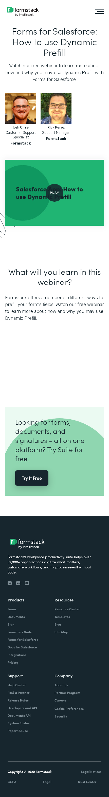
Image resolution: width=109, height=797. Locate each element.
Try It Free (32, 478)
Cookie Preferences (69, 708)
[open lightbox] (54, 193)
